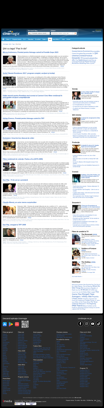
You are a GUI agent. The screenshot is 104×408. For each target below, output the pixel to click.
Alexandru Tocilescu (29, 68)
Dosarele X (77, 58)
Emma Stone (36, 339)
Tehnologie (92, 62)
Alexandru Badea (61, 113)
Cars (58, 353)
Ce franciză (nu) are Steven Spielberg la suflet (85, 106)
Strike (85, 292)
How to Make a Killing (39, 373)
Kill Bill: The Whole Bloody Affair (42, 381)
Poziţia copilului (62, 143)
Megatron (42, 91)
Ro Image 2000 (91, 272)
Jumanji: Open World (86, 364)
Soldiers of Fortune (88, 248)
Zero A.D (82, 356)
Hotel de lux (22, 134)
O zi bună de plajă (34, 91)
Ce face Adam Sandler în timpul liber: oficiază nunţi (90, 92)
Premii (87, 62)
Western (97, 243)
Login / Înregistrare (96, 31)
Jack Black (94, 267)
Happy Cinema (22, 388)
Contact (26, 401)
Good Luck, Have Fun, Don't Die (42, 371)
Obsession (36, 363)
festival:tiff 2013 (64, 134)
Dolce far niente (37, 375)
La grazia (35, 384)
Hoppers (35, 366)
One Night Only (61, 346)
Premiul (61, 63)
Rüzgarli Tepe (88, 294)
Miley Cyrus (36, 337)
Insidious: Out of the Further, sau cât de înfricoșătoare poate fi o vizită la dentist (90, 176)
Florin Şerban (24, 155)
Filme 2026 (21, 337)
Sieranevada (49, 101)
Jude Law (88, 268)
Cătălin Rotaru (41, 113)
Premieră (85, 58)
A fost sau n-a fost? (28, 90)
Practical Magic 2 (61, 361)
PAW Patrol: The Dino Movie (64, 337)
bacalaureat (34, 113)
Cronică (82, 55)
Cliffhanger (83, 334)
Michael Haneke (22, 114)
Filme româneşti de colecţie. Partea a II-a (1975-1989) (23, 159)
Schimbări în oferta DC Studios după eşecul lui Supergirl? (90, 146)
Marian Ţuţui (6, 152)
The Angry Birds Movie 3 (86, 361)
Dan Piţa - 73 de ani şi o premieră (15, 180)
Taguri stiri (5, 373)
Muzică (5, 357)
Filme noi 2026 (22, 353)
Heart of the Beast (61, 374)
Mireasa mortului (56, 68)
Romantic (93, 269)
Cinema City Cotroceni (24, 380)
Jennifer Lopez (37, 336)
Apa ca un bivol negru (12, 241)
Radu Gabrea (28, 220)
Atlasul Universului (62, 378)
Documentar (6, 342)
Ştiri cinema (76, 115)
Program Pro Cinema (86, 373)
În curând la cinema (63, 339)
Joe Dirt (81, 292)
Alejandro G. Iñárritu (90, 239)
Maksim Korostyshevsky (91, 253)
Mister (4, 355)
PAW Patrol (77, 306)
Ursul (23, 220)
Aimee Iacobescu (11, 174)
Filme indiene (21, 349)
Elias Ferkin (28, 113)
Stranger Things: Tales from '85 (41, 348)
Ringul (8, 134)
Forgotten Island (84, 339)
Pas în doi (14, 114)
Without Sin (85, 306)
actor (8, 197)
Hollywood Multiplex (23, 385)
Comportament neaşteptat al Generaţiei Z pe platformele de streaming (85, 222)
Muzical (5, 358)
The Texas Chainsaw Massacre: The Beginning (85, 303)
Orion (34, 353)
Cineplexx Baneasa (23, 387)
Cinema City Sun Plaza (24, 390)
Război (5, 360)
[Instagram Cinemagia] (86, 323)
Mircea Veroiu (28, 134)
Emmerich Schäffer (20, 174)
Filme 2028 (21, 334)
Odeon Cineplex (91, 245)
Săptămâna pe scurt (85, 60)
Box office (83, 400)
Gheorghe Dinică (18, 176)
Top (77, 60)
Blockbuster (75, 63)
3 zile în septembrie (62, 370)
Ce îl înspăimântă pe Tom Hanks (82, 104)
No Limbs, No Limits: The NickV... (42, 356)
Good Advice (87, 288)
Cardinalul (30, 69)
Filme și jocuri (90, 63)
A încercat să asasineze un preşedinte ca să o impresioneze (90, 206)
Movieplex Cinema (23, 384)
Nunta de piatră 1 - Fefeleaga (25, 241)
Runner (59, 375)
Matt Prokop (75, 284)
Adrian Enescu (29, 122)
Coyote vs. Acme (61, 362)
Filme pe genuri (8, 332)
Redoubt (59, 366)
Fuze (34, 386)
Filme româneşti (22, 347)
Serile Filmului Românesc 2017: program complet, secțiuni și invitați (29, 73)
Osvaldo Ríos (37, 342)
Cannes (5, 387)
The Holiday (86, 262)
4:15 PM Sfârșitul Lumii (50, 113)
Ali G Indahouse (80, 300)
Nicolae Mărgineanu (22, 69)
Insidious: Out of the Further (64, 334)
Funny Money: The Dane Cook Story (43, 357)
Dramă (92, 243)
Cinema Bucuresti (23, 379)
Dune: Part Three (84, 360)
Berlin (4, 392)
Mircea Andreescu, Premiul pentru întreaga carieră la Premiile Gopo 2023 (30, 52)
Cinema (30, 126)
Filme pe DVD (22, 344)
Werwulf (82, 363)
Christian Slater (87, 255)
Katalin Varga (55, 147)
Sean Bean (94, 255)
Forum (68, 39)
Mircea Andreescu (23, 56)
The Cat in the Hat (85, 348)
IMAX (19, 382)
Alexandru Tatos (47, 189)
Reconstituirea (26, 197)
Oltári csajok (91, 292)
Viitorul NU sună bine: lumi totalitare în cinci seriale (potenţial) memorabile (85, 215)
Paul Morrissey (30, 235)
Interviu (80, 51)
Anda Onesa (25, 243)
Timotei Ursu (31, 189)
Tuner (34, 383)
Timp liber (30, 39)
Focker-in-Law (84, 353)
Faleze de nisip (14, 134)
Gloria (8, 153)
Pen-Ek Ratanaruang (23, 234)
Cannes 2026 (6, 388)
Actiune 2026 (21, 354)
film (22, 110)
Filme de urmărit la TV (80, 231)
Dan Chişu (18, 220)
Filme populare (38, 360)
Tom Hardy (96, 240)
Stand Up (5, 366)
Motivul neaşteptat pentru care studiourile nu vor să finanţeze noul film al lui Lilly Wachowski (86, 136)
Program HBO (84, 381)
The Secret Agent (38, 370)
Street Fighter (83, 347)
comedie (51, 59)
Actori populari (22, 373)
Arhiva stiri (6, 375)
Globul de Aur (6, 390)
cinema (16, 131)
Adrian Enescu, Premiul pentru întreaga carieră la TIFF (23, 118)
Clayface (82, 337)
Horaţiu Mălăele (11, 68)
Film (26, 83)
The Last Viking (37, 376)
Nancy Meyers (88, 265)
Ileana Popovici (84, 307)
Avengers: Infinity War (82, 296)
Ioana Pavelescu (54, 174)
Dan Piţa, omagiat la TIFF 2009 (14, 225)
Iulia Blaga (50, 150)
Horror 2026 (21, 359)
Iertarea (59, 364)
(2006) (93, 262)
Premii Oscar (6, 380)
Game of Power (84, 355)
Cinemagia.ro (11, 33)
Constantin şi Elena (12, 90)
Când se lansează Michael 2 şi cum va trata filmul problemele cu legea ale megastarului (85, 128)
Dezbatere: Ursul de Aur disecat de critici (18, 138)
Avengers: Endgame (62, 382)
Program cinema (16, 39)
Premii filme (6, 378)
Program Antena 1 (85, 372)
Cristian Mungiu (52, 78)
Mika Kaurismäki (17, 243)
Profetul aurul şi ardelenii (18, 198)
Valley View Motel (38, 351)
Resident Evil (60, 372)
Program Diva (84, 380)
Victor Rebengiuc (45, 174)
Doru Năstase (57, 189)
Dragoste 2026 (22, 357)
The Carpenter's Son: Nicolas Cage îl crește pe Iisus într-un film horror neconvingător (86, 196)
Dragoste (83, 271)
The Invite (36, 378)
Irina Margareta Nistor (23, 87)
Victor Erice (33, 234)
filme (48, 110)
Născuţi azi (36, 344)
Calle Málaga (60, 385)
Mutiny (58, 341)
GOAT (34, 388)
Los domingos (60, 377)
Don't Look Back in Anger (63, 354)
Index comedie (22, 371)
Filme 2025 (21, 339)
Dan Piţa (54, 126)
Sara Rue (78, 290)
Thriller (5, 368)
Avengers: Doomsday (86, 358)
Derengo (13, 220)
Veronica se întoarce (39, 90)
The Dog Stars (60, 344)
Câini (34, 104)
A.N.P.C (44, 401)
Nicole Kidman (37, 340)
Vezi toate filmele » (77, 276)
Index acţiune (21, 370)
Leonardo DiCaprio (88, 240)
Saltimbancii (20, 90)
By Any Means (60, 356)
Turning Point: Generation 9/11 (41, 349)
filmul (50, 107)
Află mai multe (77, 397)
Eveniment (87, 51)
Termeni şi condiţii (18, 401)
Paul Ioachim (11, 176)
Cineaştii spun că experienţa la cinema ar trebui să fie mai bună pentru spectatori (86, 225)
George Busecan (34, 197)
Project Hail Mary (38, 362)
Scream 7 (35, 368)
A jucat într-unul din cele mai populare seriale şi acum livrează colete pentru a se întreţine (86, 102)
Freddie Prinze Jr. (90, 300)
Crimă (4, 340)
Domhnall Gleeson (91, 242)
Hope (58, 380)
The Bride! (36, 379)
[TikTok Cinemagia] (98, 323)
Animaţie (5, 336)
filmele (66, 126)
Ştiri (50, 39)
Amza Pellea (61, 174)
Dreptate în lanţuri (49, 197)
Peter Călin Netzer (42, 153)
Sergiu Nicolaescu (36, 134)
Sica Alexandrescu (39, 68)
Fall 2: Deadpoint (61, 351)
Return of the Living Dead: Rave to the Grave (41, 219)
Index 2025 (21, 368)
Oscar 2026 (6, 382)
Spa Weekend (60, 336)
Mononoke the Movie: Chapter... (42, 354)
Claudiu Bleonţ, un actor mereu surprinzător (20, 202)
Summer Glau (82, 284)
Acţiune (88, 257)
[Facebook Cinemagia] (80, 323)
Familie (5, 347)
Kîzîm (34, 365)
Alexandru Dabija (19, 68)
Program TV (6, 376)
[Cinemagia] (3, 39)
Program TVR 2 (84, 386)
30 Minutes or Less (87, 290)
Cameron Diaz (87, 267)
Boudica (55, 219)
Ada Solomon (53, 105)
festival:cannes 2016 (12, 113)
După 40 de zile (13, 69)
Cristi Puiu (58, 101)
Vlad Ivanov (62, 108)
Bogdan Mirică (60, 104)
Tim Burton (27, 153)
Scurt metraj (6, 363)
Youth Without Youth (15, 219)
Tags (13, 44)
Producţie (81, 62)
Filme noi (21, 332)
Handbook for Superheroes (64, 349)
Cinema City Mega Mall (24, 392)
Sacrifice (59, 348)
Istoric (4, 353)
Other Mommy (84, 345)
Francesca (47, 90)
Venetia (5, 393)
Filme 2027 (21, 336)
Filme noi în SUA (85, 332)
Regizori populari (23, 375)
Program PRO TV (84, 370)
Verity (58, 387)
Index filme (21, 365)
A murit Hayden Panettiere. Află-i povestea (84, 134)
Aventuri (88, 243)
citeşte (62, 66)
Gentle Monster (61, 383)
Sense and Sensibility (86, 336)
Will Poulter (84, 242)
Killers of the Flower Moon (82, 302)
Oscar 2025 (6, 384)
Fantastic (5, 349)
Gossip (74, 51)
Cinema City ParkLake (24, 393)
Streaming (82, 63)
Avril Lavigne (36, 334)
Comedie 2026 (22, 356)
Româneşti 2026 (22, 362)
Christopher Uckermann (88, 298)
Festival (89, 56)
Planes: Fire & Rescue (85, 286)
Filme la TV (21, 342)
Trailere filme (37, 346)
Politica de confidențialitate (35, 401)
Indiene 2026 (21, 361)
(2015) (95, 234)
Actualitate (80, 53)
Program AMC (84, 376)
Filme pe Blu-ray (22, 345)
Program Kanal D (84, 375)
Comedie (88, 269)
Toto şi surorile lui (54, 90)
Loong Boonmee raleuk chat (17, 153)
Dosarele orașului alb (62, 359)
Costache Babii (48, 68)
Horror (4, 352)
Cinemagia (5, 44)
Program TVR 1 (84, 385)
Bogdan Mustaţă (22, 147)
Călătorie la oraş (26, 91)
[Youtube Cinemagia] (92, 323)
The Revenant (86, 234)
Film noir (5, 350)
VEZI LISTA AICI (59, 168)
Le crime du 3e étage (62, 357)
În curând (37, 39)
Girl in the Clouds (61, 388)
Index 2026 (21, 366)
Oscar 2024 (6, 385)
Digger (82, 340)
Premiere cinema (22, 340)
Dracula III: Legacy (25, 219)
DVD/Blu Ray (90, 400)
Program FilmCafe (85, 378)
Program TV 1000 (85, 383)
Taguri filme (6, 371)
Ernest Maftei (37, 174)
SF (3, 365)
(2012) (83, 250)
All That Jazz (19, 197)
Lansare (92, 58)
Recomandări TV (88, 53)
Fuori (58, 343)
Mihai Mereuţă (29, 174)
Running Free (90, 284)
